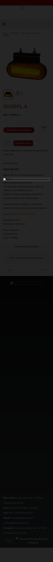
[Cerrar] (49, 3)
